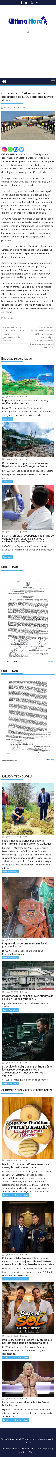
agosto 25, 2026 (11, 1062)
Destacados (9, 318)
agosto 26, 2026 (11, 992)
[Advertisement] (28, 56)
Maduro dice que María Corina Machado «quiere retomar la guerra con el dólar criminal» (13, 334)
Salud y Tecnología (10, 871)
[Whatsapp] (10, 149)
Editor (22, 107)
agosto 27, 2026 (11, 939)
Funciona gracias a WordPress (18, 1448)
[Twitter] (21, 149)
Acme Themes (30, 1452)
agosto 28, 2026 (11, 396)
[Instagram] (4, 149)
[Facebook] (16, 149)
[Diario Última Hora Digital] (4, 81)
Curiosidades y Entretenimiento (15, 1195)
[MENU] (53, 81)
